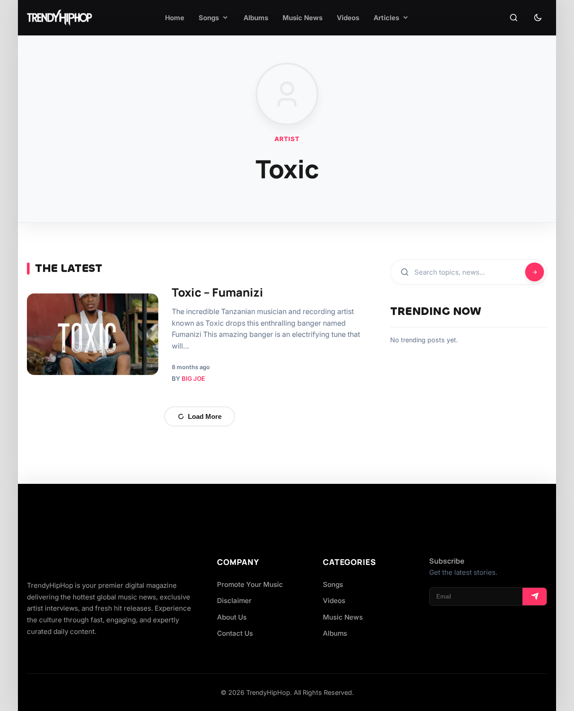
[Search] (513, 18)
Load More (205, 416)
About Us (232, 617)
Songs (333, 584)
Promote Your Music (250, 584)
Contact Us (235, 633)
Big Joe (193, 378)
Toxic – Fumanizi (217, 292)
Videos (334, 600)
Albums (335, 633)
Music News (343, 617)
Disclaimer (234, 600)
